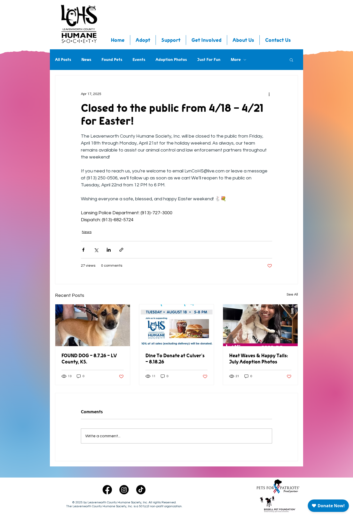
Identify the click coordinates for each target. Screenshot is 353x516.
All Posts (63, 59)
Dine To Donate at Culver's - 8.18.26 (175, 358)
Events (139, 59)
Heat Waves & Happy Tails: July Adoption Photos (258, 358)
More (236, 59)
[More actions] (269, 94)
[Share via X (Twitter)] (96, 249)
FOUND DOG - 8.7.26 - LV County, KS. (89, 358)
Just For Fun (208, 59)
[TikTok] (140, 489)
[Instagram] (124, 489)
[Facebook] (107, 489)
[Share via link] (121, 249)
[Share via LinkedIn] (108, 249)
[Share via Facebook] (83, 249)
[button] (291, 60)
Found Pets (112, 59)
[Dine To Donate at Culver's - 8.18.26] (176, 325)
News (86, 59)
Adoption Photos (171, 59)
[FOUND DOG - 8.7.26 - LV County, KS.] (92, 325)
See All (292, 294)
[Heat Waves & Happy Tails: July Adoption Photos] (260, 325)
